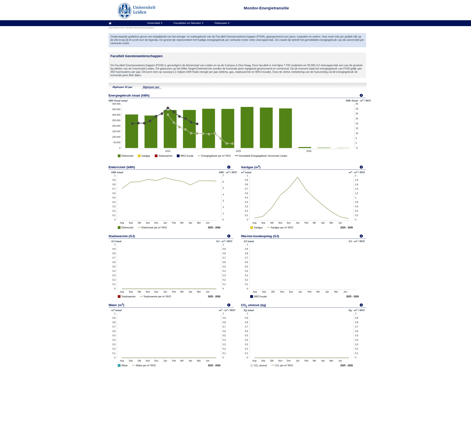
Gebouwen (221, 23)
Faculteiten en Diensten (187, 23)
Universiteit (154, 23)
